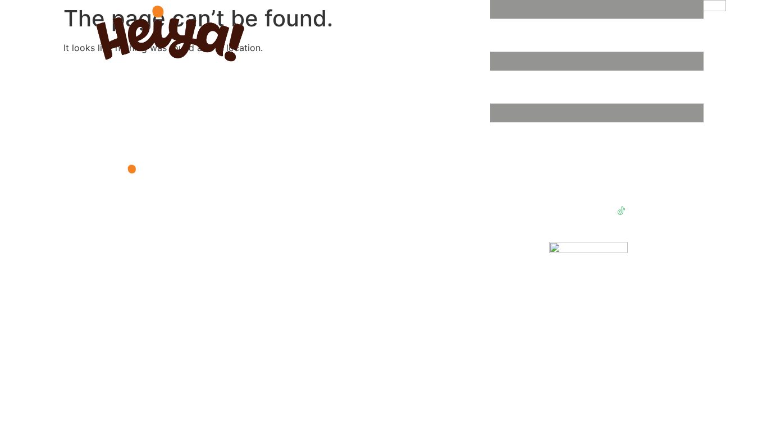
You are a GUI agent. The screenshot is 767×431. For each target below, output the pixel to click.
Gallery (448, 211)
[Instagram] (600, 211)
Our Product (456, 198)
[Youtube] (557, 211)
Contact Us (455, 223)
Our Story (452, 186)
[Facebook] (578, 211)
